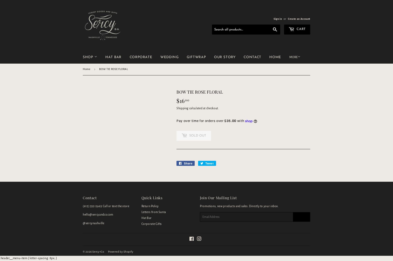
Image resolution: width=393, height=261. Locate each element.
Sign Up (301, 217)
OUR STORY (225, 57)
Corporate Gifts (151, 224)
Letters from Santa (153, 212)
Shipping (182, 108)
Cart (301, 29)
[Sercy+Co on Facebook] (191, 239)
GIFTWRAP (196, 57)
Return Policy (150, 206)
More (293, 57)
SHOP (88, 57)
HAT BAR (113, 57)
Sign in (278, 18)
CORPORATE (141, 57)
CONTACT (252, 57)
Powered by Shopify (121, 251)
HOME (275, 57)
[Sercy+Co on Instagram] (199, 239)
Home (87, 69)
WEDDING (169, 57)
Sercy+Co (98, 251)
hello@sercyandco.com (98, 214)
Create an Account (299, 18)
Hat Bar (146, 218)
